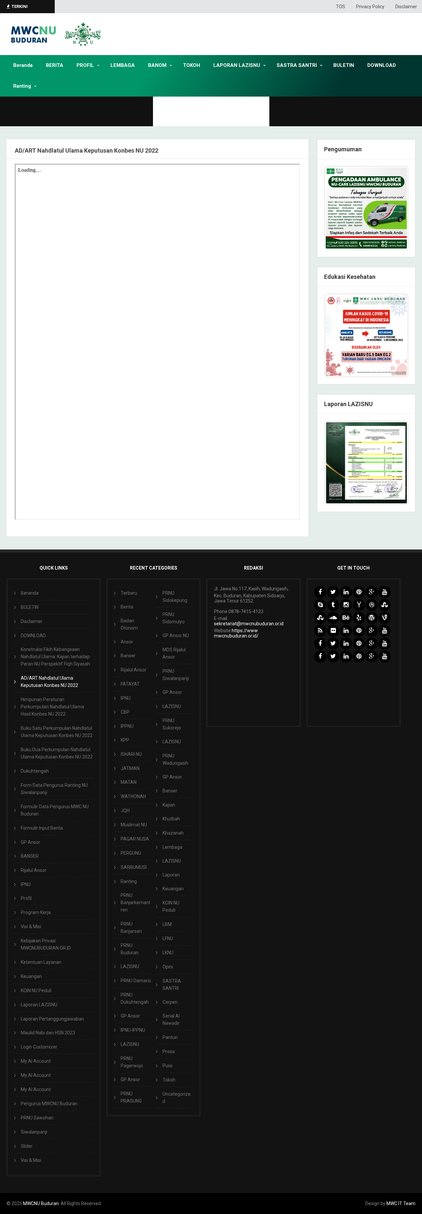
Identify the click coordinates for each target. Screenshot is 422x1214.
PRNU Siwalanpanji (176, 674)
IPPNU (127, 726)
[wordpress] (372, 618)
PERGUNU (131, 853)
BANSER (30, 856)
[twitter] (333, 592)
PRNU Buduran (129, 949)
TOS (340, 6)
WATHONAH (133, 796)
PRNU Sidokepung (175, 596)
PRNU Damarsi (136, 980)
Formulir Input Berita (42, 828)
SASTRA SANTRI (297, 65)
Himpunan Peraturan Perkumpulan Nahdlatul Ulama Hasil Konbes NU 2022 (52, 707)
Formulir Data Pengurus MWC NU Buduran (55, 810)
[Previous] (338, 335)
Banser (128, 655)
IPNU (26, 884)
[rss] (320, 631)
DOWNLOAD (381, 65)
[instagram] (346, 605)
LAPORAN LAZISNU (236, 65)
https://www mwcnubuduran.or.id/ (236, 633)
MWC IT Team (400, 1203)
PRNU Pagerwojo (132, 1062)
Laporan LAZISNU (39, 1004)
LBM (167, 924)
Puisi (167, 1065)
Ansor (127, 641)
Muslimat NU (134, 824)
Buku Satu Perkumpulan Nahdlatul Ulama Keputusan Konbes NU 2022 (57, 731)
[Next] (394, 335)
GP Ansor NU (176, 635)
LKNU (168, 952)
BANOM (157, 65)
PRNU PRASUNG (131, 1097)
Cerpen (170, 1002)
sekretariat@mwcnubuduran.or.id (249, 623)
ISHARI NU (131, 754)
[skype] (320, 605)
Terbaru (129, 593)
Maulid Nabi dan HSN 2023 (48, 1032)
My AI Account (36, 1061)
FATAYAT (130, 684)
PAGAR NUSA (135, 839)
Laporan (171, 874)
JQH (125, 810)
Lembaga (172, 847)
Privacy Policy (370, 6)
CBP (125, 712)
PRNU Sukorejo (172, 724)
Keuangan (31, 976)
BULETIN (343, 65)
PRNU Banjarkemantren (135, 902)
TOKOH (191, 65)
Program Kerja (36, 912)
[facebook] (320, 592)
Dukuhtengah (35, 771)
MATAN (128, 782)
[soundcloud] (333, 618)
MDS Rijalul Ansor (174, 653)
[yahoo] (359, 605)
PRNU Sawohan (37, 1117)
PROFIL (85, 65)
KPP (125, 740)
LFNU (168, 938)
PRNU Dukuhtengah (135, 998)
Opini (168, 966)
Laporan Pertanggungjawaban (52, 1019)
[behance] (346, 618)
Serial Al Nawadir (171, 1019)
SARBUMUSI (134, 867)
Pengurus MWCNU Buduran (49, 1103)
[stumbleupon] (384, 605)
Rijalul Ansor (33, 870)
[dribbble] (372, 605)
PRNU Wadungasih (175, 759)
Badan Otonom (129, 624)
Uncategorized (177, 1097)
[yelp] (359, 618)
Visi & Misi (31, 926)
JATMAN (130, 768)
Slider (27, 1146)
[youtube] (384, 592)
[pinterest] (359, 592)
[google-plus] (372, 592)
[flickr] (333, 631)
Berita (127, 606)
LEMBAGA (122, 65)
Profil (26, 898)
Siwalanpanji (34, 1132)
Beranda (23, 65)
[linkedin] (346, 592)
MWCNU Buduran (41, 1203)
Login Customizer (39, 1047)
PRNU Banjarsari (131, 927)
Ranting (22, 86)
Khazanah (173, 833)
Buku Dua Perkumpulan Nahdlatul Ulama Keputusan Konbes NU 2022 (57, 753)
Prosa (169, 1051)
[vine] (384, 618)
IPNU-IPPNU (133, 1030)
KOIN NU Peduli (36, 990)
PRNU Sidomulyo (174, 618)
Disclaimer (406, 6)
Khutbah (171, 818)
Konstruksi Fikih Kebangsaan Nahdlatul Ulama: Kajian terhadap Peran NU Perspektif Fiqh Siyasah (55, 656)
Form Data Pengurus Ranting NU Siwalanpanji (54, 789)
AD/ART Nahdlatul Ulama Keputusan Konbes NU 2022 (49, 681)
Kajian (169, 805)
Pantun (170, 1037)
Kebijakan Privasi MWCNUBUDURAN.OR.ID (46, 944)
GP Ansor (30, 842)
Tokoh (169, 1079)
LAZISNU (130, 966)
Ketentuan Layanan (41, 962)
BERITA (54, 65)
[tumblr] (333, 605)
